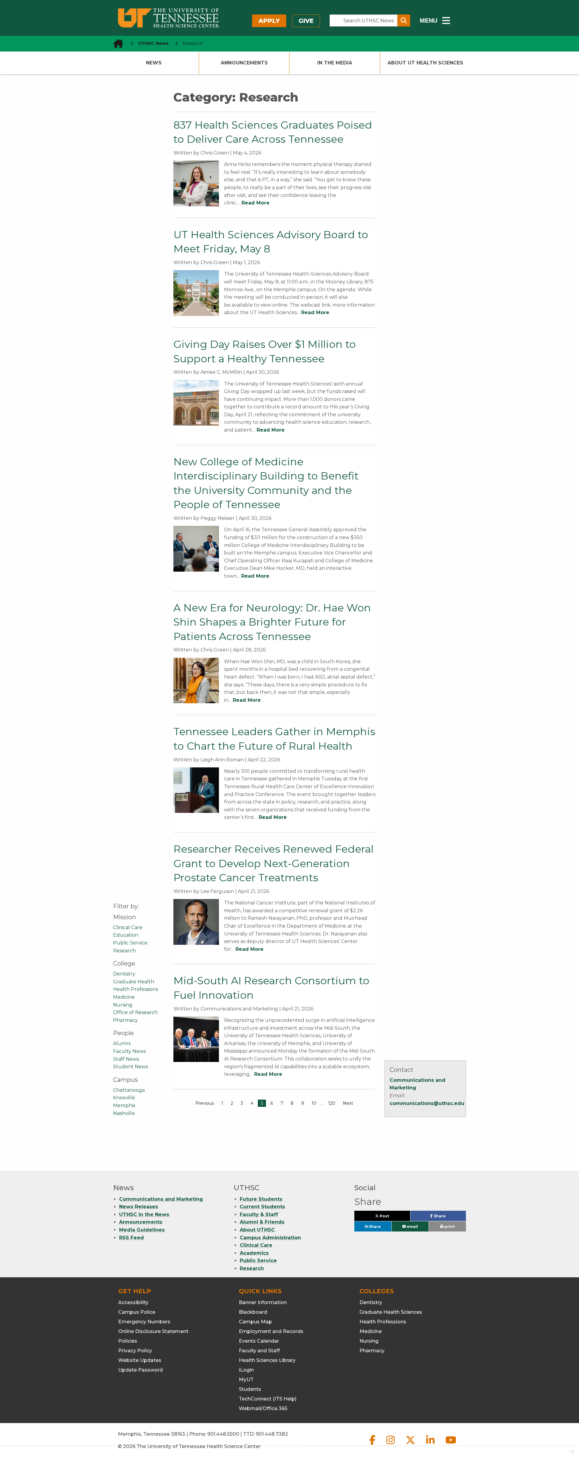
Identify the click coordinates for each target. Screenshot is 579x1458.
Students (250, 1389)
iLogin (246, 1370)
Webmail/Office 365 (263, 1408)
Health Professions (135, 989)
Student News (130, 1066)
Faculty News (129, 1051)
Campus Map (255, 1322)
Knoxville (124, 1098)
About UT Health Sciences (425, 63)
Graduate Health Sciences (390, 1312)
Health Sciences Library (267, 1360)
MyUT (246, 1379)
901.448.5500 (223, 1434)
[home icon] (116, 43)
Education (125, 935)
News (154, 63)
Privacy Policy (135, 1350)
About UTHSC (257, 1230)
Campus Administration (270, 1238)
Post (391, 1217)
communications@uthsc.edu (427, 1103)
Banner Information (263, 1302)
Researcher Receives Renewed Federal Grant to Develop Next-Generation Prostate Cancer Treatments (273, 863)
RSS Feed (131, 1238)
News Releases (138, 1207)
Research (124, 951)
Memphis (124, 1105)
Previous (204, 1103)
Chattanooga (129, 1090)
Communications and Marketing (161, 1199)
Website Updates (139, 1360)
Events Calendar (259, 1341)
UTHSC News (153, 43)
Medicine (124, 997)
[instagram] (391, 1445)
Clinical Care (127, 927)
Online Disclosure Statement (153, 1331)
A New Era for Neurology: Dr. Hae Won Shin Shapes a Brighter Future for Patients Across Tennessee (272, 622)
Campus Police (136, 1312)
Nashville (124, 1113)
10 (314, 1103)
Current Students (262, 1207)
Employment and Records (271, 1331)
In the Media (334, 63)
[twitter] (411, 1445)
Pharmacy (125, 1020)
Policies (127, 1341)
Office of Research (135, 1012)
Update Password (140, 1370)
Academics (254, 1253)
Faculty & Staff (259, 1214)
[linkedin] (431, 1445)
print (449, 1226)
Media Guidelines (142, 1230)
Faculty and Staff (259, 1350)
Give (306, 20)
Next (348, 1103)
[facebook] (373, 1445)
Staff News (126, 1059)
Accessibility (133, 1302)
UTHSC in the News (144, 1214)
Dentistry (124, 974)
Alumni (122, 1043)
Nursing (122, 1005)
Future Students (261, 1199)
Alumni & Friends (262, 1222)
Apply (269, 20)
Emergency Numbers (144, 1322)
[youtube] (451, 1445)
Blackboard (253, 1312)
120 (331, 1103)
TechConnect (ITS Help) (267, 1399)
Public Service (130, 943)
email (412, 1226)
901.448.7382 (272, 1434)
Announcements (244, 63)
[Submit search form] (403, 20)
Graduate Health (133, 982)
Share (449, 1217)
